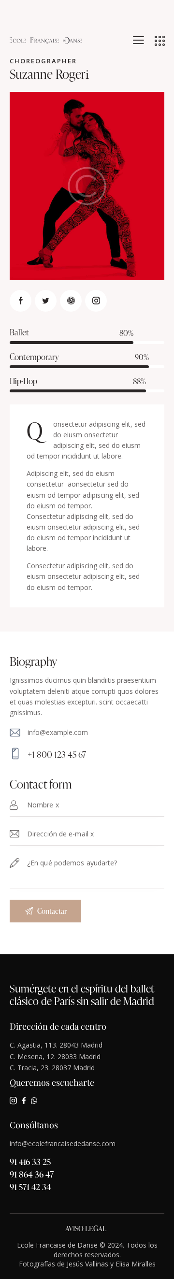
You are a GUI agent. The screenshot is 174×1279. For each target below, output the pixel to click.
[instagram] (96, 301)
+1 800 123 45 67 (57, 754)
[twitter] (46, 301)
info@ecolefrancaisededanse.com (63, 1143)
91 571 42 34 (30, 1186)
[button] (138, 40)
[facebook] (24, 1100)
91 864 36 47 (32, 1174)
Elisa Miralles (136, 1263)
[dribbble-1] (71, 301)
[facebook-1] (20, 301)
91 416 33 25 (30, 1161)
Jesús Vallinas (87, 1263)
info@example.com (58, 732)
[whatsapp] (34, 1100)
